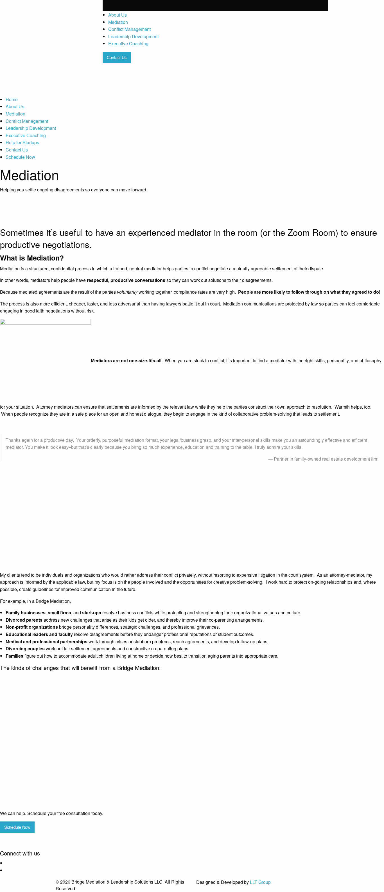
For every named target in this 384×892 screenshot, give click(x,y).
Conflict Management (129, 29)
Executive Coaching (128, 43)
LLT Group (260, 882)
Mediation (118, 22)
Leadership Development (133, 36)
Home (12, 99)
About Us (117, 15)
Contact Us (17, 149)
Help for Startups (22, 142)
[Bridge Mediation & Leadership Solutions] (75, 18)
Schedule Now (20, 157)
